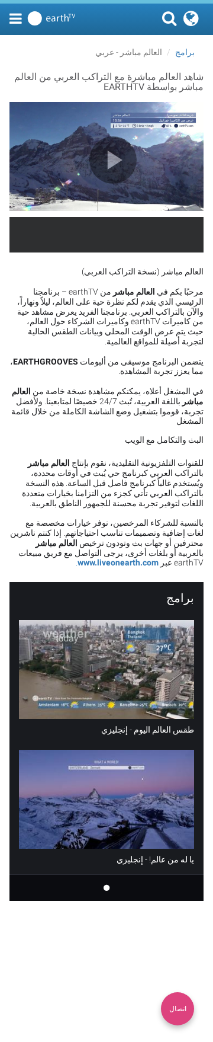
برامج (185, 52)
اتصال (177, 1009)
